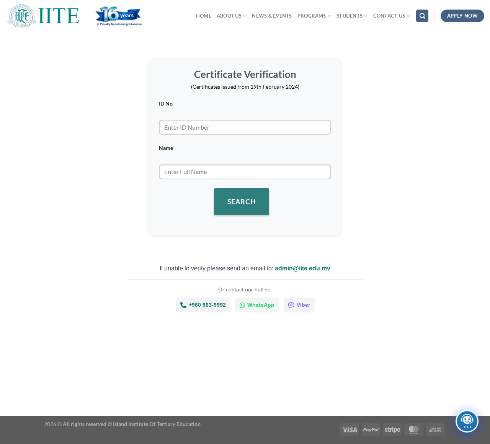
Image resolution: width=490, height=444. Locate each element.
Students (349, 16)
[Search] (422, 16)
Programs (311, 16)
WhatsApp (260, 305)
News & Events (272, 16)
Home (203, 16)
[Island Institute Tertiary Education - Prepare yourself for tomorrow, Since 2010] (44, 16)
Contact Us (389, 16)
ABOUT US (229, 16)
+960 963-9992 (207, 305)
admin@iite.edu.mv (302, 268)
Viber (303, 305)
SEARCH (241, 201)
